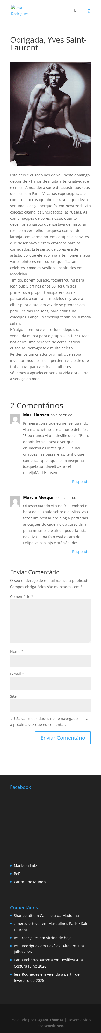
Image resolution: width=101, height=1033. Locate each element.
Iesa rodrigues (26, 937)
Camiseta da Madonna (59, 915)
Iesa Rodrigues (26, 945)
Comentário (21, 596)
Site (13, 696)
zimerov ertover (27, 923)
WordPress (54, 1025)
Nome (17, 651)
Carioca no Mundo (30, 881)
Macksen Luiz (25, 865)
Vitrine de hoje (58, 937)
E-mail (17, 673)
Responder (81, 481)
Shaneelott (23, 915)
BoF (17, 873)
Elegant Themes (49, 1019)
